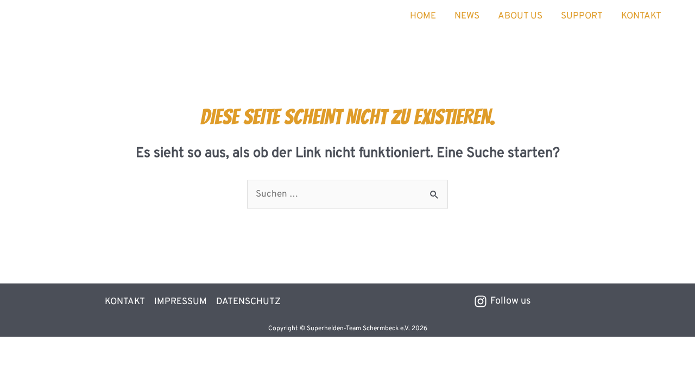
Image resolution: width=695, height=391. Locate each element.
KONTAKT (641, 16)
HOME (423, 16)
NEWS (466, 16)
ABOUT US (520, 16)
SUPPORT (582, 16)
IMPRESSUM (180, 302)
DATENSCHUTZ (248, 302)
